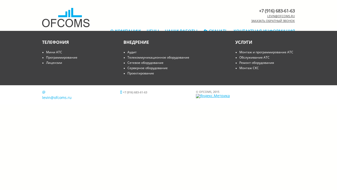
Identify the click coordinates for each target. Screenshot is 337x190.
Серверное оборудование (147, 68)
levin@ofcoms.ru (281, 16)
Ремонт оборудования (256, 62)
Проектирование (140, 73)
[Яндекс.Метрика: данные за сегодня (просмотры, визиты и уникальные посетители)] (213, 96)
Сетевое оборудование (145, 62)
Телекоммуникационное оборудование (158, 57)
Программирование (61, 57)
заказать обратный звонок (273, 21)
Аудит (132, 52)
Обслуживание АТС (254, 57)
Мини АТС (54, 52)
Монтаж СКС (249, 68)
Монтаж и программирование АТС (266, 52)
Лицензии (54, 62)
